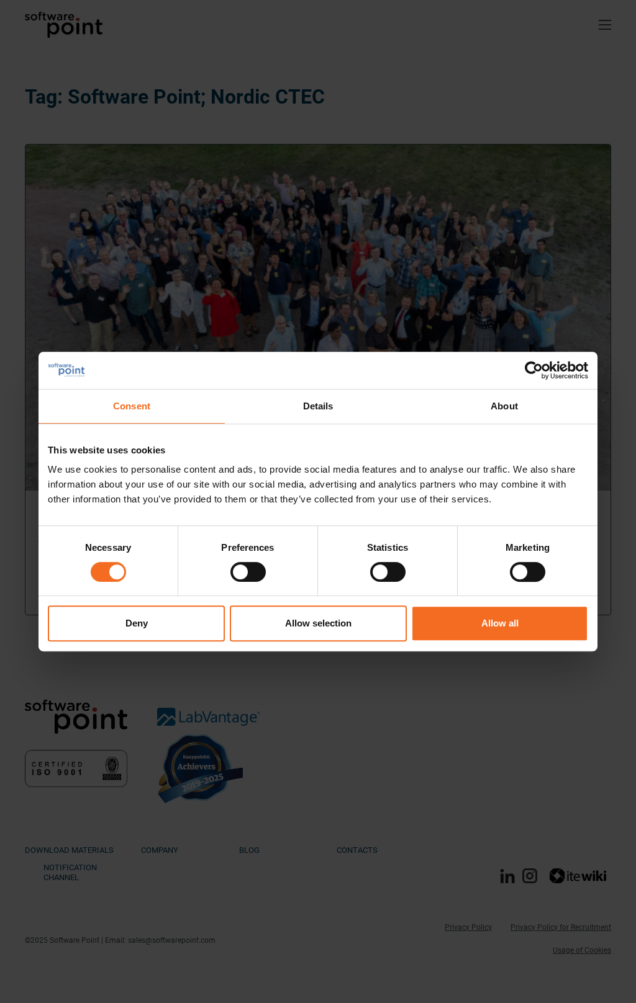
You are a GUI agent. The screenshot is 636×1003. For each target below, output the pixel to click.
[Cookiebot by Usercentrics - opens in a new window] (533, 370)
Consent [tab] (131, 406)
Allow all (500, 623)
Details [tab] (318, 406)
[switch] (248, 572)
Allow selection (318, 623)
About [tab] (504, 406)
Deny (136, 623)
